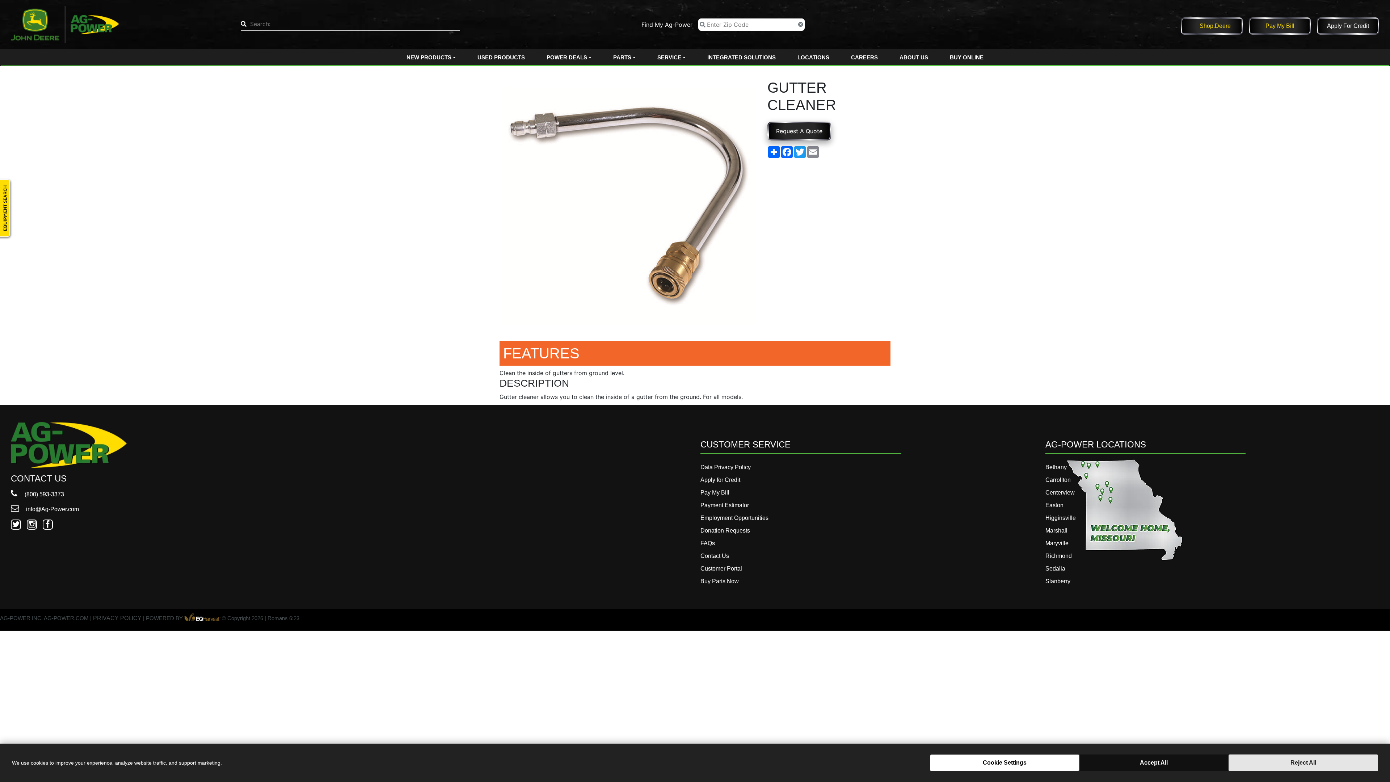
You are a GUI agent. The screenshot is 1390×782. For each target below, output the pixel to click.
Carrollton (1058, 480)
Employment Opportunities (734, 518)
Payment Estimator (724, 505)
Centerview (1060, 492)
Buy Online (966, 57)
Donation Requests (725, 530)
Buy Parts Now (719, 581)
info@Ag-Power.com (52, 509)
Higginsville (1060, 518)
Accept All (1154, 763)
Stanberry (1057, 581)
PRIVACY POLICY (117, 618)
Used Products (501, 57)
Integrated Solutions (741, 57)
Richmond (1058, 556)
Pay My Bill (1279, 26)
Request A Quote (799, 131)
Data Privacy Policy (725, 467)
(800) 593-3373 (43, 494)
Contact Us (714, 556)
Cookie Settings (1005, 763)
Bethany (1056, 467)
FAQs (707, 543)
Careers (864, 57)
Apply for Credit (1348, 26)
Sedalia (1055, 569)
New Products (429, 57)
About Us (914, 57)
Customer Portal (721, 569)
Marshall (1056, 530)
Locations (813, 57)
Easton (1054, 505)
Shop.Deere (1215, 26)
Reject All (1303, 763)
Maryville (1057, 543)
